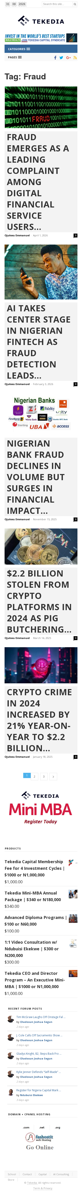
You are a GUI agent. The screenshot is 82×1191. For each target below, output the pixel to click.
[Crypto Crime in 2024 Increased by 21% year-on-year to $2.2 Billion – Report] (41, 665)
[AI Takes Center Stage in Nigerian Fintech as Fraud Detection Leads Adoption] (41, 272)
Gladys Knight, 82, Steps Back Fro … (39, 1054)
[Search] (74, 4)
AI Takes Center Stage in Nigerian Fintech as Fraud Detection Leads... (39, 341)
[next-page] (53, 776)
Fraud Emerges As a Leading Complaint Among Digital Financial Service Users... (38, 181)
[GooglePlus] (67, 58)
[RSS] (74, 58)
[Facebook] (54, 58)
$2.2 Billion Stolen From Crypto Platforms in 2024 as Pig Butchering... (39, 601)
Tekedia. (32, 1182)
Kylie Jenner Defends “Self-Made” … (38, 1072)
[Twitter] (60, 58)
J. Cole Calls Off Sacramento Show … (39, 1035)
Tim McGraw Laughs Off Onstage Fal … (41, 1017)
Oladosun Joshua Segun (36, 1022)
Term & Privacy (42, 1188)
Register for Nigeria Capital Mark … (38, 1090)
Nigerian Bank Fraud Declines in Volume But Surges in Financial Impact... (36, 477)
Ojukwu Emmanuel (17, 235)
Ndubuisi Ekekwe (31, 1095)
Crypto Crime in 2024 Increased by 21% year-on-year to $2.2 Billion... (39, 720)
